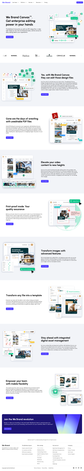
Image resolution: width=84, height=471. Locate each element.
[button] (29, 446)
